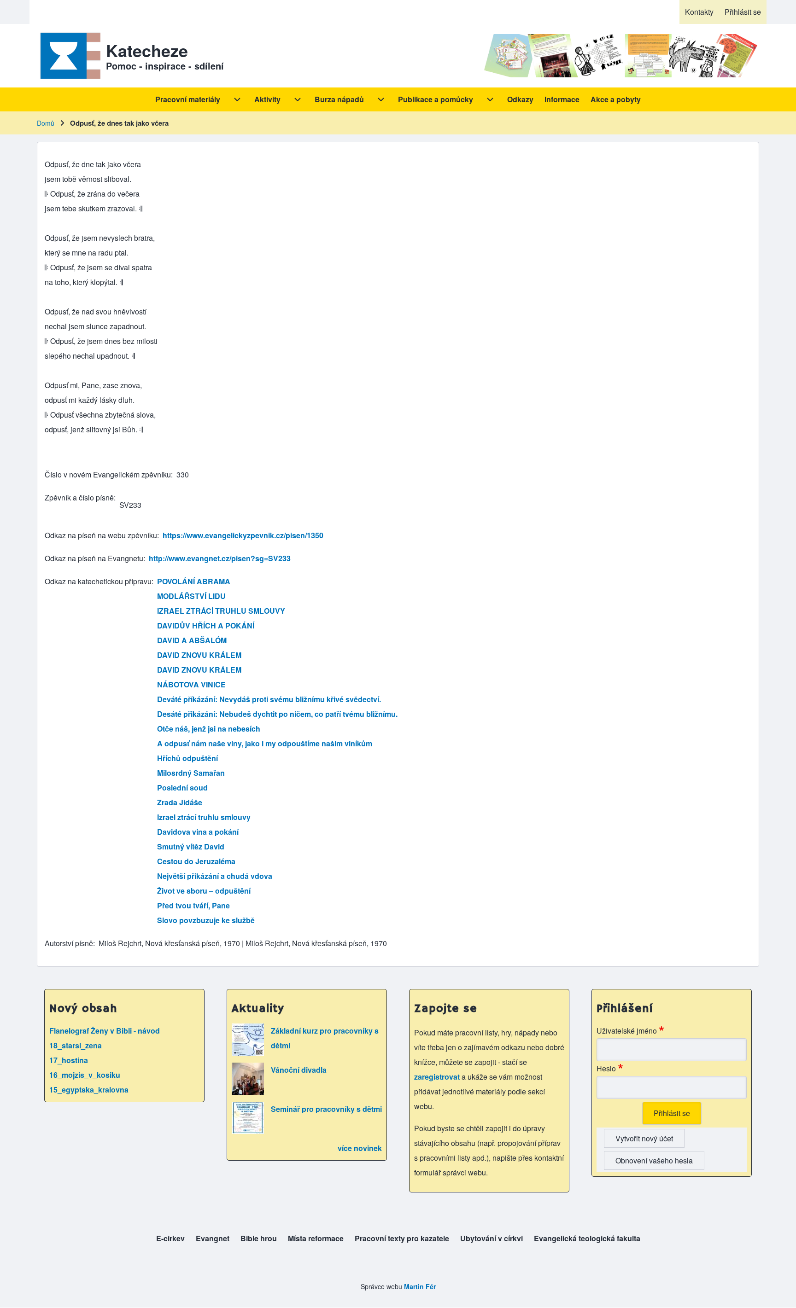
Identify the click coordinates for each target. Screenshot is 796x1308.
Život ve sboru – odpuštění (204, 890)
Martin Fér (420, 1286)
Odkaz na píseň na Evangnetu (94, 558)
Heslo (606, 1068)
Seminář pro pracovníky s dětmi (326, 1109)
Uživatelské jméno (627, 1030)
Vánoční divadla (299, 1069)
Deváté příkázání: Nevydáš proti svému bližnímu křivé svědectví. (269, 699)
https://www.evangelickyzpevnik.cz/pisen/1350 (243, 535)
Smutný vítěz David (190, 846)
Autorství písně (69, 943)
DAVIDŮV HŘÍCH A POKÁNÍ (205, 625)
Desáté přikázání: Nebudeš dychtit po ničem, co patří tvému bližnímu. (277, 714)
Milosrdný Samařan (191, 772)
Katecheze (147, 50)
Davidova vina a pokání (198, 831)
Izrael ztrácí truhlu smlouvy (204, 817)
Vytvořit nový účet (644, 1138)
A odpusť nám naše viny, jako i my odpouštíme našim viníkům (264, 743)
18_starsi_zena (75, 1045)
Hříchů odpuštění (187, 758)
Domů (45, 123)
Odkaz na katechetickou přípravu (98, 581)
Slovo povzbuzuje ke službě (206, 920)
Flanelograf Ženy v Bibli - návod (104, 1030)
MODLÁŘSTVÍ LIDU (191, 596)
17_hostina (68, 1060)
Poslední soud (182, 787)
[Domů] (68, 55)
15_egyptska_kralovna (89, 1089)
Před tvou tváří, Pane (193, 905)
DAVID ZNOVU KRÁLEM (199, 655)
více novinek (360, 1148)
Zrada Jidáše (179, 802)
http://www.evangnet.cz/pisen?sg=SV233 (220, 558)
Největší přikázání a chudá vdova (214, 876)
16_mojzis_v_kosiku (84, 1075)
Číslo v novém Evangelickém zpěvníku (108, 474)
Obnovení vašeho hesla (654, 1160)
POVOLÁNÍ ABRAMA (193, 581)
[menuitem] (699, 12)
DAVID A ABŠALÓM (192, 640)
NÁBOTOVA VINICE (191, 684)
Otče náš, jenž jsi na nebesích (208, 728)
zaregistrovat (438, 1076)
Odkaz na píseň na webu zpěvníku (101, 535)
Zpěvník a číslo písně (79, 497)
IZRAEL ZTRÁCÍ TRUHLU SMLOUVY (221, 610)
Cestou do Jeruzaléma (196, 861)
